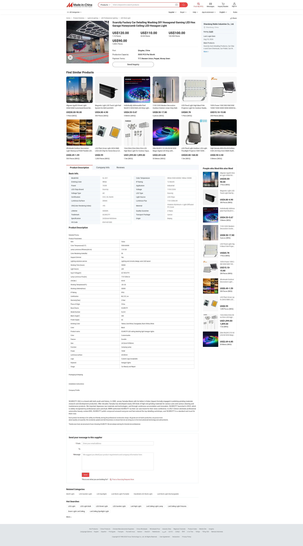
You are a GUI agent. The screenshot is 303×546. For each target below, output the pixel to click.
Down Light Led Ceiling (76, 511)
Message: (77, 454)
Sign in (234, 6)
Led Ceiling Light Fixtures (177, 506)
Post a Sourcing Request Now (122, 479)
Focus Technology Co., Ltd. (136, 537)
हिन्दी (183, 532)
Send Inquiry (133, 64)
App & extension (208, 12)
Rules (235, 12)
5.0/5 (211, 32)
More (205, 51)
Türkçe (198, 532)
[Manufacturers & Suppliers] (79, 4)
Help (194, 12)
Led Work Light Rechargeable (168, 494)
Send (85, 475)
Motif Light (70, 494)
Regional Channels (179, 529)
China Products (105, 529)
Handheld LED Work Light (143, 494)
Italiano (139, 532)
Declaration (176, 537)
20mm (104, 201)
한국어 (171, 532)
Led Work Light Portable (120, 494)
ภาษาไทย (190, 532)
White (104, 182)
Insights (211, 529)
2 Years (170, 211)
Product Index (192, 529)
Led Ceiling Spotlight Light (99, 511)
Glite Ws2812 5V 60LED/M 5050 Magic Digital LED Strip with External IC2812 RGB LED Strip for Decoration (227, 334)
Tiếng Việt (205, 532)
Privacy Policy (186, 537)
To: (79, 449)
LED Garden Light (85, 494)
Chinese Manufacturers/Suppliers (123, 529)
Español (103, 532)
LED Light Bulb (85, 506)
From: (78, 443)
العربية (164, 532)
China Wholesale (141, 529)
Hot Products (93, 529)
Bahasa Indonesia (217, 532)
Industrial (170, 185)
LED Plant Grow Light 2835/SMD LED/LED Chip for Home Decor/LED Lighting (227, 298)
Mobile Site (202, 529)
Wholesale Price (155, 529)
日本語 (177, 532)
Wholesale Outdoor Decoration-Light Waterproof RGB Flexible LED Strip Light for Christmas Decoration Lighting (227, 280)
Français (120, 532)
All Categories (74, 12)
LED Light (71, 506)
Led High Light (136, 506)
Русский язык (130, 532)
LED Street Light (102, 506)
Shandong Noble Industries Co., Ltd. (219, 24)
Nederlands (156, 532)
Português (112, 532)
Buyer (182, 12)
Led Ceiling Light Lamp (154, 506)
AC (103, 193)
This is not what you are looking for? (95, 479)
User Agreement (165, 537)
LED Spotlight (102, 494)
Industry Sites (166, 529)
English (96, 532)
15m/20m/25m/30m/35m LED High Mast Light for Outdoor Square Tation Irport (227, 316)
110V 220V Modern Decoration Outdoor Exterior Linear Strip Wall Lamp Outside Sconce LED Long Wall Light (227, 227)
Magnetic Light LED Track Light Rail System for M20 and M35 (227, 192)
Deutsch (147, 532)
